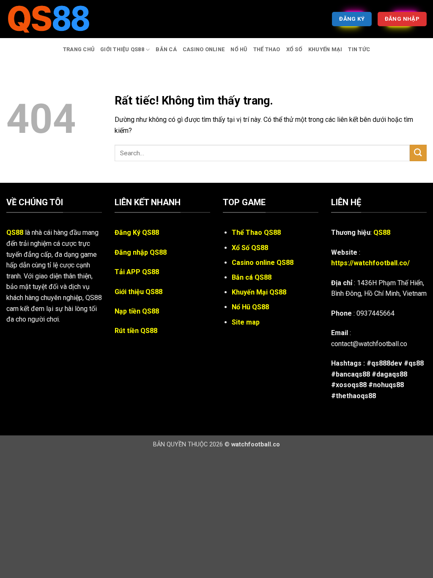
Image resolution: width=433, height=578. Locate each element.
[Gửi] (418, 153)
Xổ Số (294, 49)
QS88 (14, 232)
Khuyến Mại (325, 49)
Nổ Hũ (238, 49)
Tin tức (359, 49)
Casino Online (204, 49)
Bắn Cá (166, 49)
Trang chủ (78, 49)
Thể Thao (266, 49)
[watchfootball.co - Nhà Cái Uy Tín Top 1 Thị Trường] (48, 19)
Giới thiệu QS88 (122, 49)
